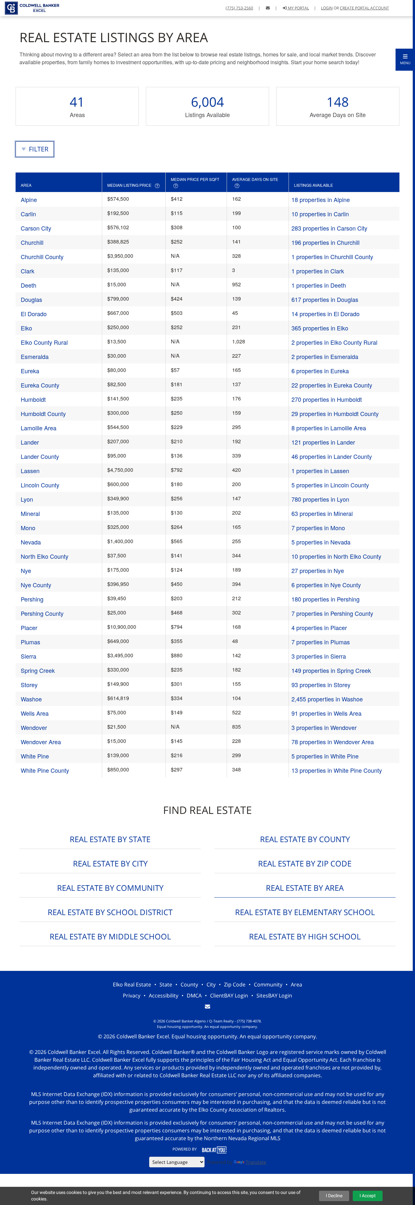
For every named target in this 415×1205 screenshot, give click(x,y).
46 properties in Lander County (331, 456)
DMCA (194, 995)
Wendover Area (41, 741)
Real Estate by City (110, 863)
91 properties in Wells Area (326, 713)
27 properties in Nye (317, 570)
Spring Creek (38, 670)
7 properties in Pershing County (332, 613)
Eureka (30, 370)
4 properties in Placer (319, 627)
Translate (256, 1162)
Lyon (27, 499)
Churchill (32, 242)
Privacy (131, 995)
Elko (26, 328)
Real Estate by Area (305, 887)
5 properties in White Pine (325, 756)
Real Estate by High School (305, 936)
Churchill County (42, 256)
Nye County (36, 584)
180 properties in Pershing (325, 599)
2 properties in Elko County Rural (334, 342)
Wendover (34, 727)
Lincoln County (40, 485)
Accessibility (163, 995)
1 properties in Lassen (320, 470)
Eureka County (40, 385)
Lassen (30, 470)
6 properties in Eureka (320, 370)
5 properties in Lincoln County (330, 485)
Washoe (31, 699)
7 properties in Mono (318, 527)
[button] (405, 60)
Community (268, 984)
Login (327, 8)
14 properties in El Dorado (325, 313)
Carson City (36, 228)
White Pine (35, 756)
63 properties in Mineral (322, 513)
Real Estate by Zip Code (304, 863)
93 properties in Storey (320, 684)
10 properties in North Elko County (336, 556)
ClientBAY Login (229, 995)
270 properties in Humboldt (326, 399)
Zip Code (234, 984)
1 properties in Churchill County (332, 256)
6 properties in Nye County (326, 584)
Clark (27, 271)
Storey (29, 684)
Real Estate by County (305, 839)
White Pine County (45, 770)
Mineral (30, 513)
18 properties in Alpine (320, 199)
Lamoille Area (38, 428)
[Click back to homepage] (30, 7)
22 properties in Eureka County (331, 385)
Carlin (28, 213)
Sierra (28, 656)
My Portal (298, 8)
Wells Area (35, 713)
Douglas (31, 299)
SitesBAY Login (274, 995)
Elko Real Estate (132, 984)
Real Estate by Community (110, 887)
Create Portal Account (364, 8)
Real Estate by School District (110, 912)
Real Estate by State (110, 839)
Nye (26, 570)
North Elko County (44, 556)
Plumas (30, 642)
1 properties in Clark (317, 271)
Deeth (28, 285)
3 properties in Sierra (318, 656)
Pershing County (42, 613)
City (211, 984)
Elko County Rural (44, 342)
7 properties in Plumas (320, 642)
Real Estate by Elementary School (305, 912)
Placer (29, 627)
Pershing (32, 599)
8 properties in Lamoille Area (328, 428)
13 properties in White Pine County (336, 770)
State (166, 984)
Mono (28, 527)
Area (296, 984)
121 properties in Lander (323, 442)
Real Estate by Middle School (110, 936)
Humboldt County (43, 413)
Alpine (29, 199)
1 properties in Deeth (318, 285)
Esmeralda (35, 356)
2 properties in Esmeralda (324, 356)
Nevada (31, 542)
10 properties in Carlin (320, 213)
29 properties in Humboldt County (335, 413)
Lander (30, 442)
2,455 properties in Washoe (327, 699)
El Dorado (34, 313)
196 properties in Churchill (325, 242)
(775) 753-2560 (239, 8)
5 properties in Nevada (320, 542)
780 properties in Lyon (320, 499)
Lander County (40, 456)
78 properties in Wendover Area (332, 741)
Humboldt (33, 399)
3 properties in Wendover (324, 727)
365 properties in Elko (319, 328)
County (189, 984)
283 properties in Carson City (329, 228)
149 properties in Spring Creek (331, 670)
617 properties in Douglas (324, 299)
